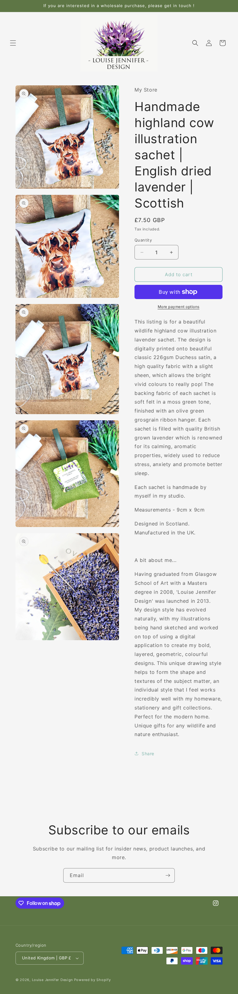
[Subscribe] (167, 875)
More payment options (179, 306)
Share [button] (148, 753)
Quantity (143, 240)
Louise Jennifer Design (52, 980)
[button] (13, 43)
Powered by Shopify (92, 980)
